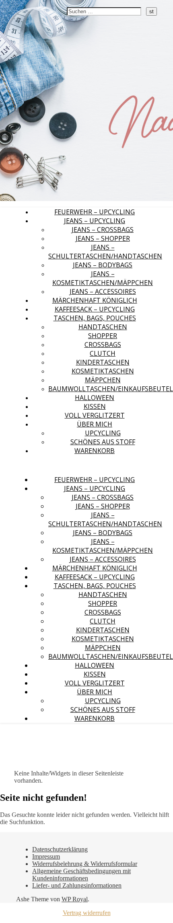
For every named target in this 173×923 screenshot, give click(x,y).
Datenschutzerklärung (60, 849)
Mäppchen (103, 379)
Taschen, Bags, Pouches (95, 318)
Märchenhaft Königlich (94, 300)
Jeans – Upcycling (94, 220)
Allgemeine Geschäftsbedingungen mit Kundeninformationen (81, 875)
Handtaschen (102, 326)
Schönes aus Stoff (102, 441)
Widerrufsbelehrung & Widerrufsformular (84, 863)
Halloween (94, 397)
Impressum (46, 856)
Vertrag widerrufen (87, 912)
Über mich (94, 424)
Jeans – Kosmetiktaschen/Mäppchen (102, 278)
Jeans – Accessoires (103, 291)
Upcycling (103, 433)
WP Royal (75, 899)
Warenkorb (94, 450)
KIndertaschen (103, 362)
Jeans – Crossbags (103, 229)
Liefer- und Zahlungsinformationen (77, 885)
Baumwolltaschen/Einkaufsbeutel (110, 388)
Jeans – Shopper (103, 238)
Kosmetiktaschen (103, 371)
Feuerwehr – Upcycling (94, 211)
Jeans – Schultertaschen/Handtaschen (105, 251)
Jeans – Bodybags (102, 264)
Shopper (102, 335)
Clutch (102, 353)
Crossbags (102, 344)
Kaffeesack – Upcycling (95, 309)
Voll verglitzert (95, 415)
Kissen (95, 406)
